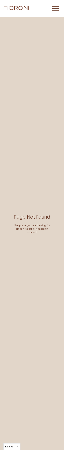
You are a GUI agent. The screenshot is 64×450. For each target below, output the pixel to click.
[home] (16, 8)
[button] (55, 8)
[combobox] (11, 446)
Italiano (9, 446)
